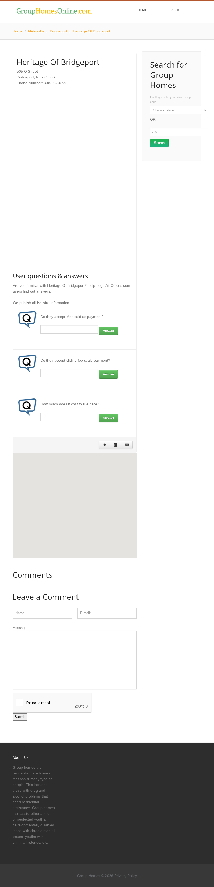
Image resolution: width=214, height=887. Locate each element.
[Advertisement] (75, 129)
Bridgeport (58, 31)
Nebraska (36, 31)
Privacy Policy (125, 876)
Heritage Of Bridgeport (91, 31)
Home (17, 31)
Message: (20, 628)
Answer (108, 331)
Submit (20, 717)
